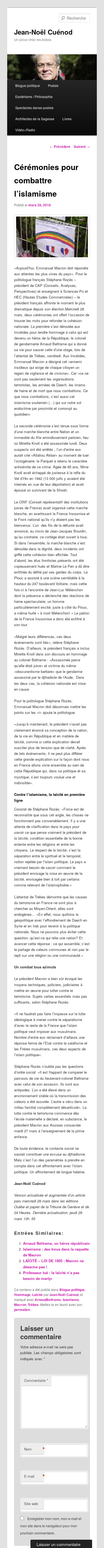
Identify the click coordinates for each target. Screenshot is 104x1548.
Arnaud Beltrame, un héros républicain (56, 1243)
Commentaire (36, 1380)
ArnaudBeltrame (48, 1299)
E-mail (34, 1476)
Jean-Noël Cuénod (43, 32)
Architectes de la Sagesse (34, 118)
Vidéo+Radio (25, 129)
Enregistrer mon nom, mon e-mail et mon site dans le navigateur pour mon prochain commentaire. (50, 1526)
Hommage (22, 1294)
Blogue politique (27, 85)
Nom (34, 1449)
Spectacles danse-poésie (34, 107)
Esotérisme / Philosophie (34, 96)
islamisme (71, 1299)
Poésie (53, 85)
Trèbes (33, 1304)
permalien (22, 1309)
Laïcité (37, 1294)
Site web (31, 1503)
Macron (20, 1304)
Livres (67, 118)
